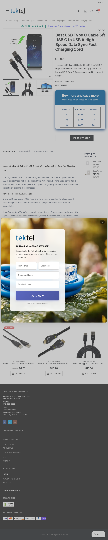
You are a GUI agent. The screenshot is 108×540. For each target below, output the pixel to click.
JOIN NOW (37, 296)
